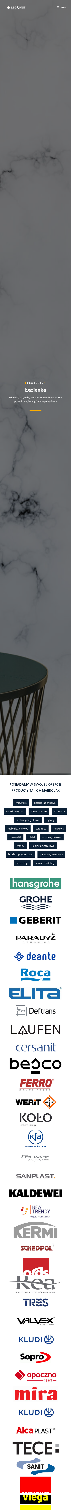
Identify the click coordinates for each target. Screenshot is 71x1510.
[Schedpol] (22, 1248)
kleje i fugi (22, 863)
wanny (20, 845)
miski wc (59, 828)
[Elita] (22, 993)
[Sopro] (22, 1357)
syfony (50, 820)
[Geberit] (22, 920)
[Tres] (22, 1302)
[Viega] (22, 1503)
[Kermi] (22, 1230)
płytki (32, 837)
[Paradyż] (22, 938)
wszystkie (21, 802)
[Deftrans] (22, 1011)
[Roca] (22, 975)
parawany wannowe (51, 854)
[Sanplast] (22, 1175)
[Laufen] (22, 1029)
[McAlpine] (22, 1485)
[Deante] (22, 956)
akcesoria (59, 811)
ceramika (41, 828)
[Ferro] (22, 1084)
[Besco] (22, 1066)
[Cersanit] (22, 1047)
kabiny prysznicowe (43, 845)
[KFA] (22, 1138)
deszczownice (39, 811)
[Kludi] (22, 1339)
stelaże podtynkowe (28, 820)
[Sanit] (22, 1466)
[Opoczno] (22, 1375)
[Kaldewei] (22, 1193)
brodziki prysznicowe (20, 854)
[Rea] (22, 1284)
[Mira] (22, 1393)
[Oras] (22, 1266)
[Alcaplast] (22, 1430)
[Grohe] (22, 902)
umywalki (15, 837)
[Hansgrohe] (22, 884)
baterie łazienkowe (44, 802)
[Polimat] (22, 1157)
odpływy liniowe (51, 837)
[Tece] (22, 1448)
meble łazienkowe (18, 828)
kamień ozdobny (45, 863)
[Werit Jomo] (22, 1102)
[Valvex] (22, 1321)
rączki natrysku (14, 811)
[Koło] (22, 1120)
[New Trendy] (22, 1211)
